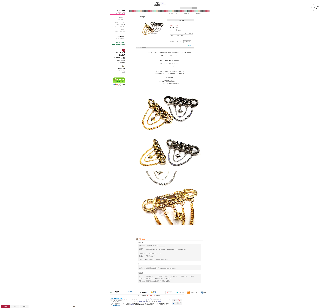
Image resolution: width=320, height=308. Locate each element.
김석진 (159, 301)
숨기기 (74, 306)
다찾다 (315, 7)
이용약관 (137, 301)
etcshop (132, 304)
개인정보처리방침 (143, 301)
